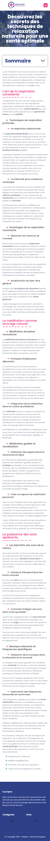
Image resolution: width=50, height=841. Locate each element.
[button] (46, 5)
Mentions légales (37, 836)
